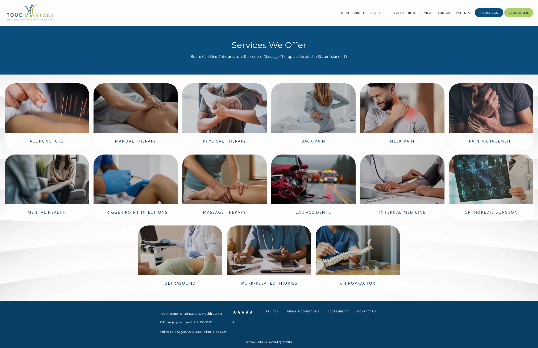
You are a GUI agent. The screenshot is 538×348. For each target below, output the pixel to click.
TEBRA (287, 342)
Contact (445, 13)
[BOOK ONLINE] (519, 16)
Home (345, 13)
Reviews (427, 13)
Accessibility (338, 311)
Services (397, 13)
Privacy (272, 311)
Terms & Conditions (303, 311)
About (359, 13)
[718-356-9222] (489, 16)
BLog (412, 13)
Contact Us (366, 311)
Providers (377, 13)
